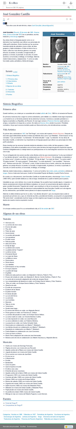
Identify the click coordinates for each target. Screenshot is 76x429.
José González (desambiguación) (43, 25)
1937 (68, 74)
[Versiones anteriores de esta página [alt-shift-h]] (67, 19)
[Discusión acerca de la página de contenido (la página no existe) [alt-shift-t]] (8, 19)
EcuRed (13, 2)
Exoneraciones (32, 426)
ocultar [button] (15, 72)
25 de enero (60, 66)
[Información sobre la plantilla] (74, 34)
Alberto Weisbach (46, 157)
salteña (43, 113)
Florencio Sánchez (54, 121)
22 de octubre (61, 74)
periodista (61, 171)
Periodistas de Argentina (45, 414)
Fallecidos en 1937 (30, 414)
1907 (23, 133)
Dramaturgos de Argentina (12, 417)
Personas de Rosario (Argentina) (32, 419)
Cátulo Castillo (65, 176)
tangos (5, 173)
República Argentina (63, 71)
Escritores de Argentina (62, 414)
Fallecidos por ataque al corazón (54, 419)
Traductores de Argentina (12, 419)
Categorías (6, 414)
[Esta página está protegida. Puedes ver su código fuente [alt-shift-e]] (63, 19)
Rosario (65, 68)
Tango (53, 190)
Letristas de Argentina (29, 417)
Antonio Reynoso (58, 133)
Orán (49, 113)
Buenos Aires (67, 77)
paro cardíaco (61, 82)
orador (51, 171)
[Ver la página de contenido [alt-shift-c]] (4, 19)
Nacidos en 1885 (16, 414)
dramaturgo (14, 36)
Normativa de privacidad (11, 426)
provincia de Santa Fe (63, 70)
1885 (67, 66)
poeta (55, 171)
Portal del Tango (10, 403)
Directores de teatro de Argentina (54, 417)
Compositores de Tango (13, 405)
